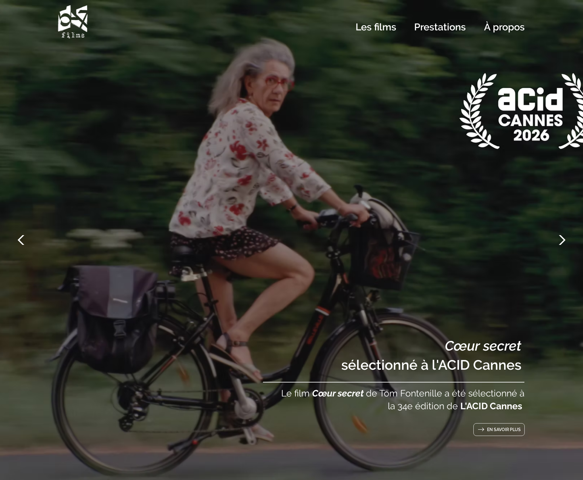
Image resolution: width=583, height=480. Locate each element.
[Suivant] (560, 240)
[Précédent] (22, 240)
